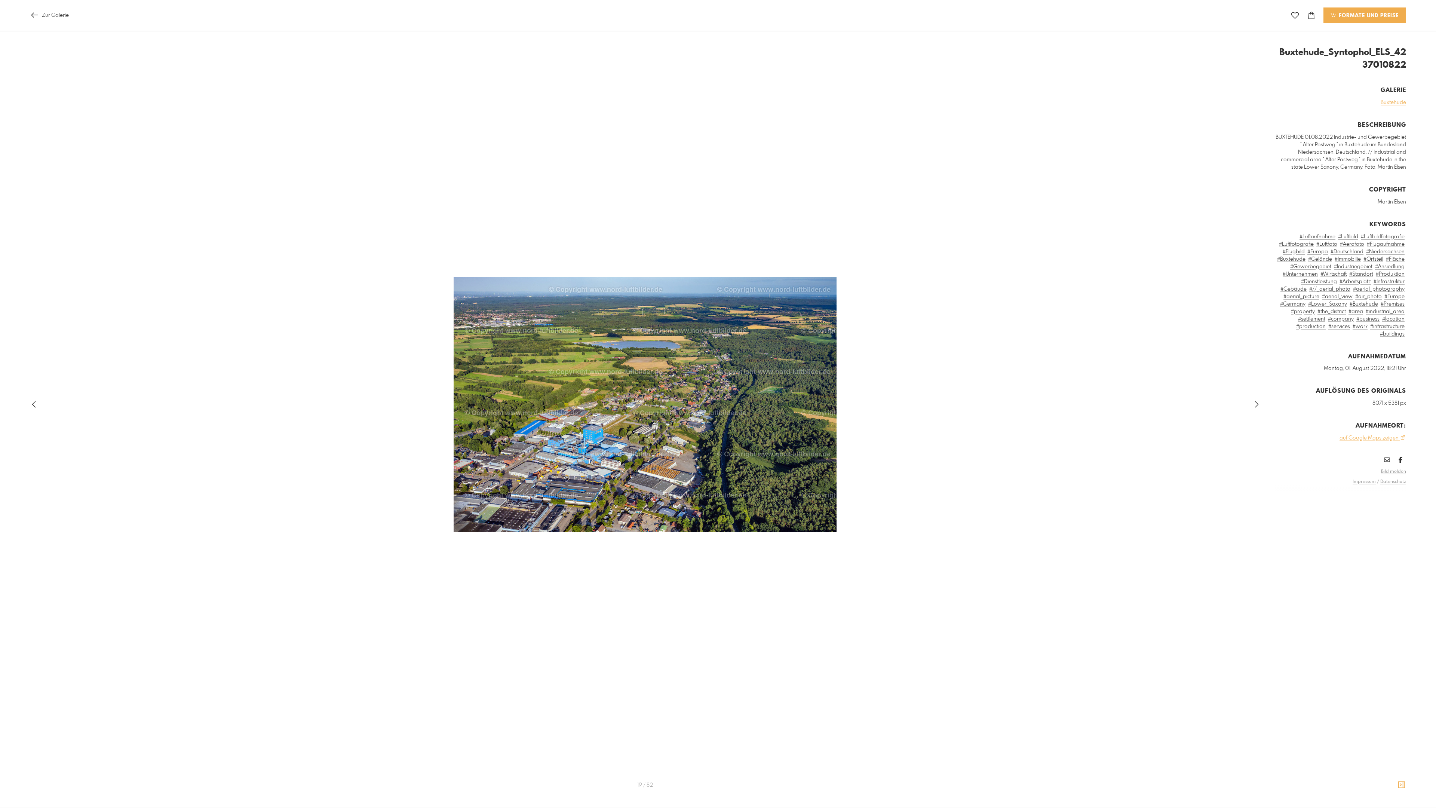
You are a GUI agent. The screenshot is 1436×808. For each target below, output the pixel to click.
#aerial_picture (1301, 296)
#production (1311, 326)
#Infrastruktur (1389, 281)
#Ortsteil (1373, 259)
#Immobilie (1348, 259)
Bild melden (1393, 471)
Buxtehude (1393, 102)
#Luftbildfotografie (1383, 236)
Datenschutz (1393, 482)
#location (1393, 319)
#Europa (1317, 251)
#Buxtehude (1291, 259)
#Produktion (1390, 274)
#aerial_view (1337, 296)
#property (1303, 311)
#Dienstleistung (1319, 281)
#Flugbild (1294, 251)
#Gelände (1320, 259)
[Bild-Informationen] (1401, 785)
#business (1368, 319)
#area (1355, 311)
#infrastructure (1387, 326)
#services (1339, 326)
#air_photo (1368, 296)
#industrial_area (1385, 311)
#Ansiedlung (1390, 266)
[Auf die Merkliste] (1295, 15)
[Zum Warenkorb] (1311, 15)
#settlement (1311, 319)
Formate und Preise (1368, 15)
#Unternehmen (1300, 274)
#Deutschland (1347, 251)
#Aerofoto (1352, 244)
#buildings (1392, 334)
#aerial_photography (1379, 289)
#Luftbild (1348, 236)
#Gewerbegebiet (1310, 266)
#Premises (1393, 304)
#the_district (1331, 311)
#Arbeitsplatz (1355, 281)
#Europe (1394, 296)
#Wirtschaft (1333, 274)
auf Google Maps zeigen (1370, 438)
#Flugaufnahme (1386, 244)
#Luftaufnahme (1317, 236)
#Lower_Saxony (1327, 304)
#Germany (1292, 304)
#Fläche (1395, 259)
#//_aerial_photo (1329, 289)
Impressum (1364, 482)
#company (1341, 319)
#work (1360, 326)
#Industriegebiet (1353, 266)
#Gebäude (1293, 289)
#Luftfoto (1326, 244)
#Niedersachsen (1385, 251)
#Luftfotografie (1296, 244)
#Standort (1361, 274)
